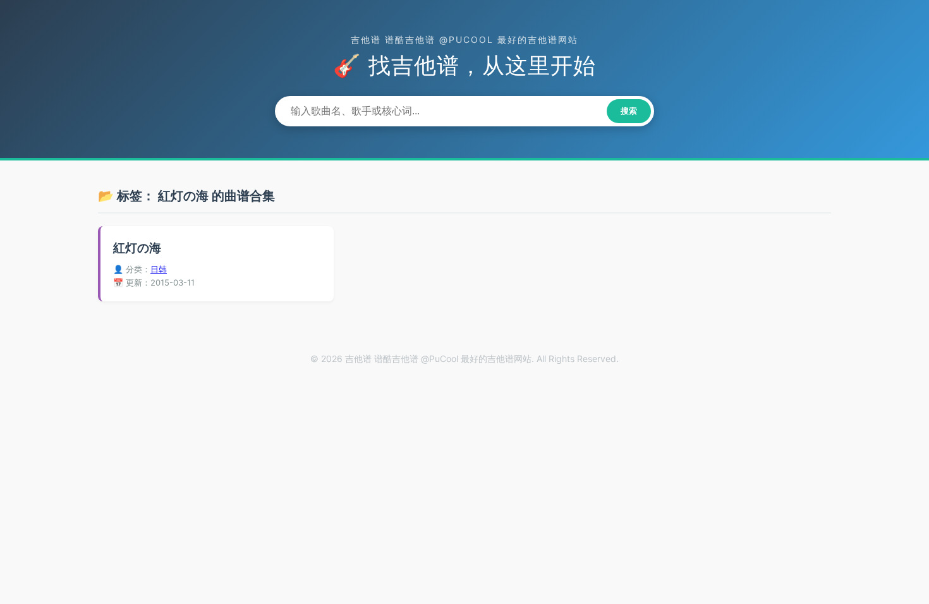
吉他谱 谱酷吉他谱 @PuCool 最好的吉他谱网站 (464, 39)
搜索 (629, 111)
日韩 (158, 269)
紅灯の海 (137, 248)
